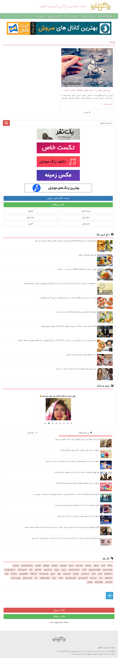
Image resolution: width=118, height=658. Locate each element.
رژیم (54, 578)
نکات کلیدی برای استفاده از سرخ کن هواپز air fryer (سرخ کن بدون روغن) (68, 326)
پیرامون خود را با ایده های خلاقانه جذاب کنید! (87, 90)
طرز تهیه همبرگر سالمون (87, 254)
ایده (100, 578)
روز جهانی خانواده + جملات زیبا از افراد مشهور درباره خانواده (77, 472)
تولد (59, 573)
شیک (93, 573)
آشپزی (30, 223)
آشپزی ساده (44, 573)
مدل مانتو (30, 217)
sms (6, 573)
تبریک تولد (86, 211)
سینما (71, 565)
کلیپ (103, 565)
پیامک (61, 578)
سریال (64, 569)
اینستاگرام (108, 573)
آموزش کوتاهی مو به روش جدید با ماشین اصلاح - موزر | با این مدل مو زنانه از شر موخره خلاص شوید (61, 527)
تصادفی (31, 432)
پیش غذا (93, 578)
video (110, 565)
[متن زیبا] (58, 147)
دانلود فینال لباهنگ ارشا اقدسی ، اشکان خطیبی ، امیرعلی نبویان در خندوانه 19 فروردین (66, 494)
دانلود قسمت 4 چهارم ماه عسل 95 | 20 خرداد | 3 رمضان (78, 516)
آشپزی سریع (83, 578)
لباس (100, 573)
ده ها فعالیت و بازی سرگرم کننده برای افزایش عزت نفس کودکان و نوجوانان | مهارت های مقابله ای (60, 283)
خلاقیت (85, 112)
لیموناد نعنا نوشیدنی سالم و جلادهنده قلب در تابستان (76, 311)
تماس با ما (40, 16)
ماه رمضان (66, 573)
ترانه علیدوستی (27, 565)
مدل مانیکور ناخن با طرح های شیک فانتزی (81, 354)
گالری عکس (55, 16)
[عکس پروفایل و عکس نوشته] (58, 134)
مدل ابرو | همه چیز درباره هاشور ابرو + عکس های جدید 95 (77, 439)
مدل (30, 569)
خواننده (54, 565)
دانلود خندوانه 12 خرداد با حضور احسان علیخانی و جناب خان (77, 505)
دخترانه (14, 573)
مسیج (53, 573)
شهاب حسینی (107, 569)
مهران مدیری (15, 578)
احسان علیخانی (74, 569)
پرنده (112, 42)
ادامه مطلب (108, 104)
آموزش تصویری (94, 569)
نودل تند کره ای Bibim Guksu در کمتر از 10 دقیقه (77, 269)
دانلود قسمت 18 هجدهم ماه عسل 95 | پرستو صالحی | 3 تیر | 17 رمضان (72, 461)
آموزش (38, 565)
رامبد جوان (48, 569)
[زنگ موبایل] (58, 161)
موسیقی (16, 565)
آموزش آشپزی (71, 578)
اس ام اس (85, 573)
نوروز (57, 569)
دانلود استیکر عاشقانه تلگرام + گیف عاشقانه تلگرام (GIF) (77, 483)
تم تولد (30, 211)
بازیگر (96, 565)
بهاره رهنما (99, 582)
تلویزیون (63, 565)
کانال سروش (59, 610)
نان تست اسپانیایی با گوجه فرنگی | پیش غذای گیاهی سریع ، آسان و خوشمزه (68, 297)
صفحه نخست (105, 16)
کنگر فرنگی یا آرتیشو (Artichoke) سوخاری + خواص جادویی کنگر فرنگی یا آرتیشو (65, 240)
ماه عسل (38, 569)
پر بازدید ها (84, 432)
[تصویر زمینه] (58, 175)
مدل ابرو (86, 217)
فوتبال (90, 582)
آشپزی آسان (22, 569)
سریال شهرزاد (10, 569)
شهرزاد (75, 573)
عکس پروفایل (58, 204)
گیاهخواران (23, 573)
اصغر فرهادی (45, 578)
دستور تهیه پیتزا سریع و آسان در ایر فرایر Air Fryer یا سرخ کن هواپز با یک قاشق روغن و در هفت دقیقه (57, 340)
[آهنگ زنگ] (58, 188)
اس (36, 578)
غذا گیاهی (108, 578)
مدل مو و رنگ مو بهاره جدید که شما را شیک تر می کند (76, 368)
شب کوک (33, 573)
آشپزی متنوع (27, 578)
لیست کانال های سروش (58, 198)
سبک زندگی (88, 16)
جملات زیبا (71, 16)
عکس (84, 569)
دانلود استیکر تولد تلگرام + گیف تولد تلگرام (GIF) (79, 450)
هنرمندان (108, 582)
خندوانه (88, 565)
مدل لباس (86, 223)
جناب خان (79, 565)
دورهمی (46, 565)
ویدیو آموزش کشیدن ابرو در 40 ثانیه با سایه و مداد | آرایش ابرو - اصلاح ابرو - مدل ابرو (65, 538)
